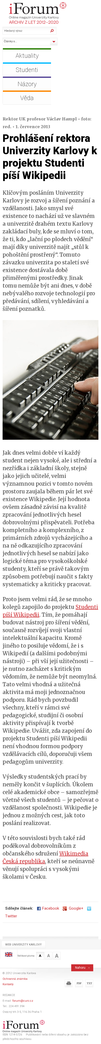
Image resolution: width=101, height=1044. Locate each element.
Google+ (75, 908)
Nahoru (80, 967)
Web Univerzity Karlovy (23, 944)
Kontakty (8, 984)
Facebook (50, 908)
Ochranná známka (15, 979)
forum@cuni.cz (22, 1000)
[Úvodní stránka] (52, 13)
